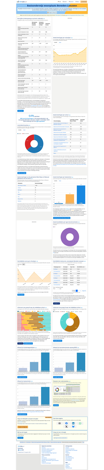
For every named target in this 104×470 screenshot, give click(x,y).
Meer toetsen (21, 294)
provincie (40, 105)
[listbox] (23, 264)
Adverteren (67, 464)
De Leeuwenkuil (57, 271)
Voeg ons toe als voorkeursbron (61, 437)
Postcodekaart (68, 460)
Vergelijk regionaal (22, 377)
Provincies (44, 451)
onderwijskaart (58, 15)
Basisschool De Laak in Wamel (60, 132)
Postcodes (44, 450)
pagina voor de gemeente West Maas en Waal (74, 15)
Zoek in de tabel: (71, 264)
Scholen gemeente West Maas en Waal (62, 218)
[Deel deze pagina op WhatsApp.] (80, 423)
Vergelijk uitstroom (28, 343)
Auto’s (43, 456)
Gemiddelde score (81, 266)
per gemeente (34, 105)
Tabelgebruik (56, 303)
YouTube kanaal (68, 468)
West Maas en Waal (22, 185)
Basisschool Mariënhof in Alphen (60, 137)
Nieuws (67, 451)
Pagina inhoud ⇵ (53, 12)
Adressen (44, 447)
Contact (67, 465)
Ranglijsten (67, 452)
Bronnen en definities (69, 449)
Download (84, 1)
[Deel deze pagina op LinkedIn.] (73, 423)
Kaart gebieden (68, 456)
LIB (53, 252)
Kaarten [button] (71, 1)
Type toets (72, 266)
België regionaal (53, 452)
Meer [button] (77, 1)
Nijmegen (20, 190)
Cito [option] (23, 264)
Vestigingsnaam (57, 266)
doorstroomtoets (56, 299)
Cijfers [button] (65, 1)
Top (83, 442)
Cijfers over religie (22, 173)
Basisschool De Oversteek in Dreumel (61, 126)
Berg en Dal (20, 198)
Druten (19, 187)
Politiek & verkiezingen (46, 463)
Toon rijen (57, 288)
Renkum (19, 201)
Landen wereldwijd (45, 452)
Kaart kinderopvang (69, 457)
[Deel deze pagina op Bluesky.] (73, 426)
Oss (18, 196)
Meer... (55, 153)
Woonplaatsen (49, 450)
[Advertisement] (70, 27)
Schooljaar (65, 266)
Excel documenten (75, 400)
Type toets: (19, 264)
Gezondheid (44, 457)
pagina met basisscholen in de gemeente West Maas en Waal (31, 411)
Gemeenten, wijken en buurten (48, 449)
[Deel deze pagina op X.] (66, 426)
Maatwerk (67, 466)
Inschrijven (20, 437)
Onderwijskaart (68, 459)
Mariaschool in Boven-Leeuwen (60, 134)
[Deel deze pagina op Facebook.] (66, 423)
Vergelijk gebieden (57, 340)
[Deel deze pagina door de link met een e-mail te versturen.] (59, 423)
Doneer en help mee (22, 427)
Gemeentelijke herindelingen (71, 450)
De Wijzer (56, 269)
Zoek (60, 1)
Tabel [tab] (60, 42)
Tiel (18, 192)
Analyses (67, 447)
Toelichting (20, 343)
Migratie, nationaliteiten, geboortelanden (50, 460)
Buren (19, 194)
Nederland (48, 451)
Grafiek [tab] (55, 42)
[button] (44, 18)
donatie (20, 421)
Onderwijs (20, 110)
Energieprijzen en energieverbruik (49, 459)
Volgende (84, 290)
